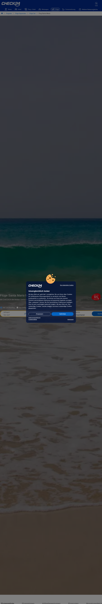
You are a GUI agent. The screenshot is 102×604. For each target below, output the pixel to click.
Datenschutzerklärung (34, 317)
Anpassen (39, 314)
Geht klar (62, 314)
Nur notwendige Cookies (67, 285)
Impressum (71, 319)
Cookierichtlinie (32, 319)
